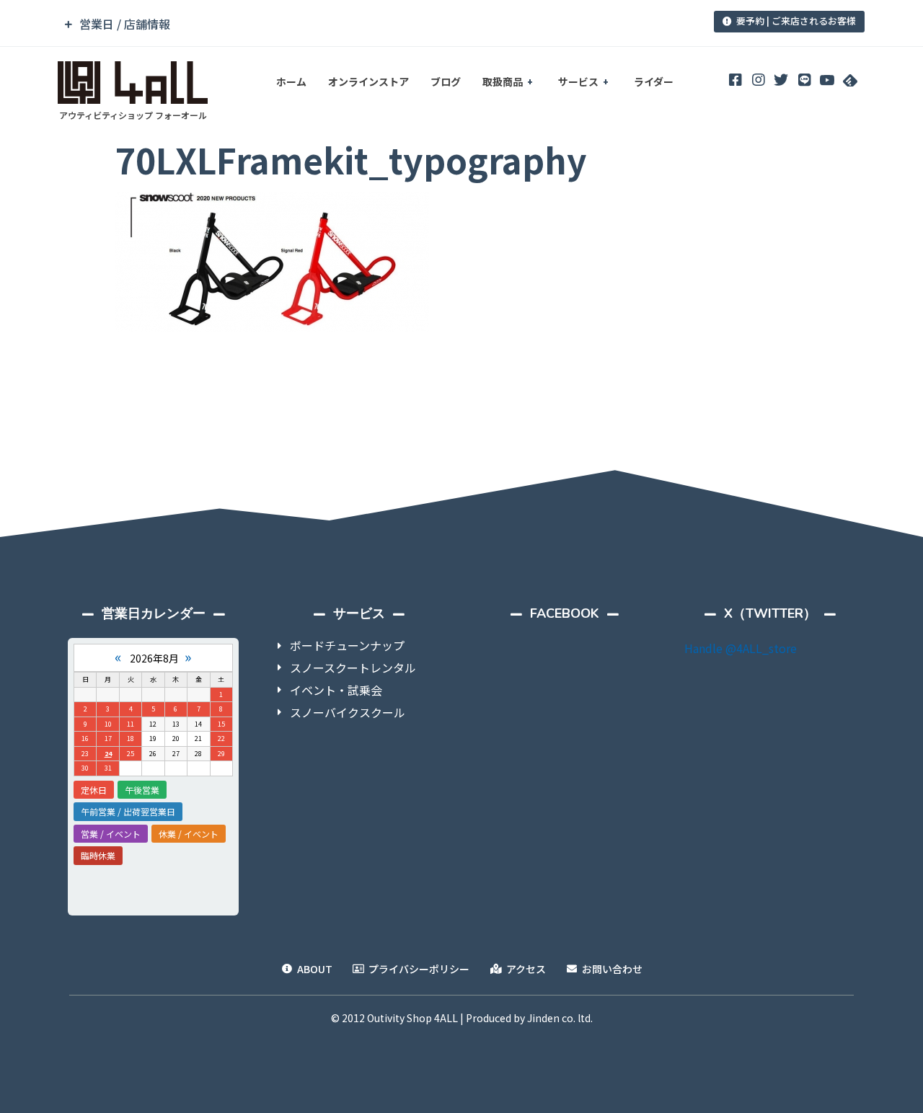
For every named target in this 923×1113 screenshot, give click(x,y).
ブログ (445, 81)
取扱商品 (502, 81)
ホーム (291, 81)
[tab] (363, 24)
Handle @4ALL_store (740, 648)
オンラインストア (368, 81)
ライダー (654, 81)
